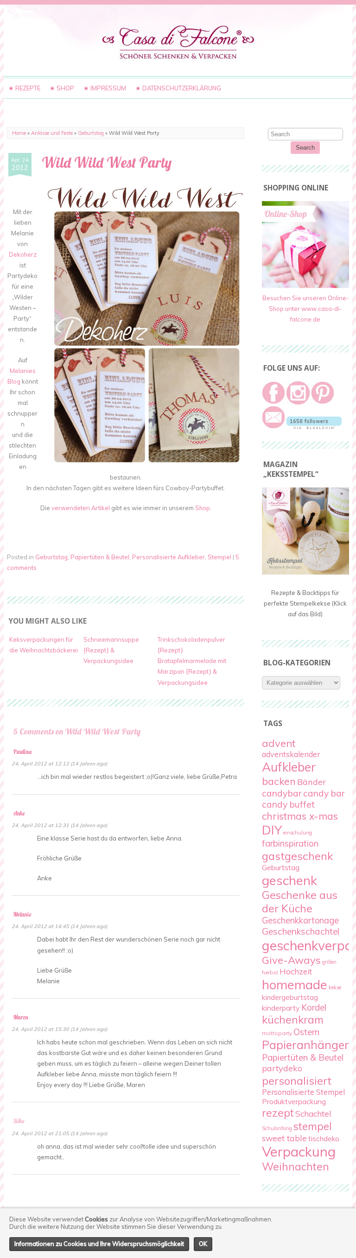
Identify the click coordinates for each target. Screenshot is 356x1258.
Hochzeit (296, 971)
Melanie (22, 914)
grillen (329, 962)
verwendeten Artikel (80, 508)
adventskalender (291, 754)
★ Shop (62, 88)
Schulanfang (277, 1128)
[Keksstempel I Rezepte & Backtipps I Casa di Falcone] (305, 572)
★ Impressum (104, 88)
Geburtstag (91, 133)
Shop (202, 508)
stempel (312, 1126)
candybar (282, 793)
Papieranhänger (305, 1044)
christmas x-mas (300, 816)
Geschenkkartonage (300, 920)
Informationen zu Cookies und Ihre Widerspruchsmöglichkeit (99, 1243)
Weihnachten (295, 1166)
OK (203, 1243)
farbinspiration (290, 843)
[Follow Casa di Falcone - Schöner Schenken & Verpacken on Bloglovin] (314, 426)
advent (279, 743)
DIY (272, 830)
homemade (294, 984)
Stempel (219, 557)
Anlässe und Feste (52, 133)
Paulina (22, 751)
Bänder (311, 782)
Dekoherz (23, 254)
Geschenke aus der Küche (299, 901)
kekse (335, 987)
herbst (270, 972)
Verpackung (299, 1151)
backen (279, 781)
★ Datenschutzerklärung (178, 88)
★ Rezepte (24, 88)
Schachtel (313, 1114)
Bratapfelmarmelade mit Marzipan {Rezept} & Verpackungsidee (192, 671)
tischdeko (323, 1138)
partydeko (282, 1068)
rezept (278, 1112)
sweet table (284, 1138)
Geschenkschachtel (300, 931)
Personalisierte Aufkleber (168, 557)
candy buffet (288, 804)
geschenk (289, 880)
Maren (20, 1017)
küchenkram (293, 1019)
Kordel (313, 1007)
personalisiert (296, 1080)
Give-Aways (291, 960)
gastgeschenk (297, 856)
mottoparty (277, 1033)
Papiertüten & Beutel (99, 557)
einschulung (297, 832)
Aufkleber (289, 767)
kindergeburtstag (290, 997)
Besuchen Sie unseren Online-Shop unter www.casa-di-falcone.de (305, 308)
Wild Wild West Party (107, 162)
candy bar (323, 793)
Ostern (306, 1031)
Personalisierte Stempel (303, 1092)
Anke (19, 813)
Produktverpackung (294, 1101)
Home (19, 133)
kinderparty (281, 1007)
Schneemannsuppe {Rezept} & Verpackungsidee (111, 650)
